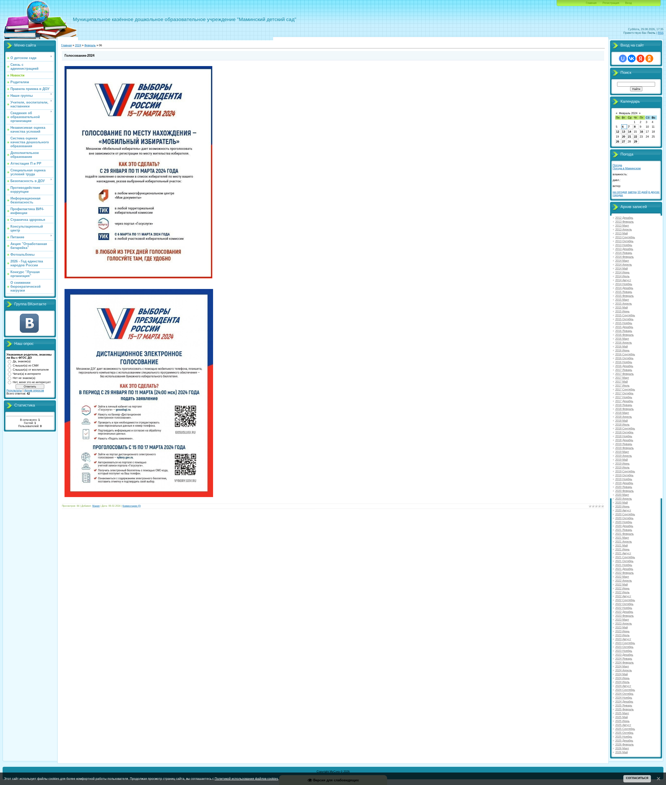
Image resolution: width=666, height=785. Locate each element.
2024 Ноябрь (623, 697)
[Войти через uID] (623, 58)
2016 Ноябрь (623, 362)
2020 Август (623, 510)
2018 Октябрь (624, 432)
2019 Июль (622, 467)
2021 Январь (623, 529)
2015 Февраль (624, 295)
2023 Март (622, 619)
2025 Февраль (624, 709)
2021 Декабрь (624, 568)
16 (641, 131)
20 (623, 136)
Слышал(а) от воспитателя (31, 369)
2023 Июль (622, 635)
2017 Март (622, 377)
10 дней (642, 192)
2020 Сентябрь (625, 514)
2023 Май (621, 627)
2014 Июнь (622, 272)
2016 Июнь (622, 350)
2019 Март (622, 451)
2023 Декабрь (624, 654)
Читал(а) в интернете (27, 373)
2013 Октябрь (624, 241)
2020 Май (621, 502)
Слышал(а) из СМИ (26, 365)
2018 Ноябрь (623, 436)
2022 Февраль (624, 572)
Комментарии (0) (132, 506)
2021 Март (622, 537)
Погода (617, 165)
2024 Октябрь (624, 693)
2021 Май (621, 545)
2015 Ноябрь (623, 323)
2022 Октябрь (624, 604)
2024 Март (622, 666)
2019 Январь (623, 444)
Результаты (14, 390)
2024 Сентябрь (625, 689)
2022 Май (621, 584)
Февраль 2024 (628, 113)
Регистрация (611, 2)
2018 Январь (623, 405)
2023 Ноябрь (623, 650)
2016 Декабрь (624, 366)
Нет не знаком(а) (24, 377)
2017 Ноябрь (623, 397)
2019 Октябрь (624, 475)
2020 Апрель (623, 498)
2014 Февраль (624, 256)
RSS (660, 32)
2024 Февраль (624, 662)
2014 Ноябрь (623, 284)
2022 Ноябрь (623, 607)
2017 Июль (622, 385)
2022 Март (622, 576)
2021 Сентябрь (625, 557)
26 (617, 141)
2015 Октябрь (624, 319)
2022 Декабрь (624, 611)
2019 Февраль (624, 447)
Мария (96, 506)
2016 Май (621, 346)
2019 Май (621, 459)
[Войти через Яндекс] (640, 58)
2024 (78, 45)
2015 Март (622, 299)
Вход (628, 2)
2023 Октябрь (624, 646)
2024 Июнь (622, 678)
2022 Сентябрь (625, 600)
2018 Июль (622, 424)
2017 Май (621, 381)
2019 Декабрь (624, 483)
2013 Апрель (623, 229)
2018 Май (621, 420)
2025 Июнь (622, 721)
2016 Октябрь (624, 358)
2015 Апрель (623, 303)
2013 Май (621, 233)
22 (635, 136)
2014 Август (623, 280)
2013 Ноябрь (623, 245)
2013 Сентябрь (625, 237)
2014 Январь (623, 252)
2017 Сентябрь (625, 389)
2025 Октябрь (624, 732)
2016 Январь (623, 330)
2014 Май (621, 268)
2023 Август (623, 639)
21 (629, 136)
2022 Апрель (623, 580)
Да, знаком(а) (22, 361)
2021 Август (623, 553)
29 (635, 141)
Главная (591, 2)
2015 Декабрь (624, 327)
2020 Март (622, 494)
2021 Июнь (622, 549)
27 (623, 141)
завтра (632, 192)
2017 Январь (623, 369)
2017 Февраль (624, 373)
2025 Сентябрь (625, 728)
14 (629, 131)
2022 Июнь (622, 588)
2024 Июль (622, 682)
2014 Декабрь (624, 287)
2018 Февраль (624, 408)
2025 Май (621, 717)
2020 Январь (623, 486)
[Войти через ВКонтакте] (632, 58)
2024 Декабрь (624, 701)
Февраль (90, 45)
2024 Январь (623, 658)
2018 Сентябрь (625, 428)
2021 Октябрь (624, 561)
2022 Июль (622, 592)
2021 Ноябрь (623, 565)
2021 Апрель (623, 541)
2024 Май (621, 674)
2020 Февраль (624, 490)
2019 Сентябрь (625, 471)
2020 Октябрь (624, 518)
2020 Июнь (622, 506)
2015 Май (621, 307)
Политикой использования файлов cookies (246, 778)
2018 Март (622, 412)
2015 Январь (623, 291)
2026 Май (621, 752)
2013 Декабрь (624, 248)
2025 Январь (623, 705)
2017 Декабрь (624, 401)
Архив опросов (34, 390)
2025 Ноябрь (623, 736)
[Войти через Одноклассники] (649, 58)
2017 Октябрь (624, 393)
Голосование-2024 (79, 55)
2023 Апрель (623, 623)
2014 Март (622, 260)
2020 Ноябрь (623, 522)
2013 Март (622, 225)
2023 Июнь (622, 631)
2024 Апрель (623, 670)
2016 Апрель (623, 342)
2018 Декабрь (624, 440)
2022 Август (623, 596)
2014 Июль (622, 276)
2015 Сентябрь (625, 315)
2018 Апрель (623, 416)
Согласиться (637, 778)
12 (617, 131)
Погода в (627, 168)
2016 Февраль (624, 334)
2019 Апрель (623, 455)
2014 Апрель (623, 264)
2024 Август (623, 685)
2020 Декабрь (624, 525)
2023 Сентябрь (625, 643)
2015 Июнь (622, 311)
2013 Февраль (624, 221)
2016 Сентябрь (625, 354)
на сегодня (620, 192)
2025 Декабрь (624, 740)
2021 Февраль (624, 533)
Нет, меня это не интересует (32, 382)
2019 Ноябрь (623, 479)
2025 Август (623, 724)
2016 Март (622, 338)
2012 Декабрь (624, 217)
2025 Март (622, 713)
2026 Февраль (624, 744)
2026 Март (622, 748)
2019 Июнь (622, 463)
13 (623, 131)
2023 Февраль (624, 615)
